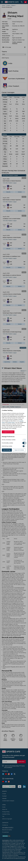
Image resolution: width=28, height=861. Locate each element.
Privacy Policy (11, 422)
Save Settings (6, 450)
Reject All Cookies (19, 450)
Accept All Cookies (8, 432)
